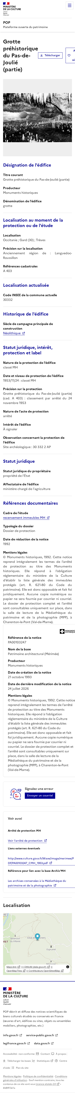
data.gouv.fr (42, 1043)
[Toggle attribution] (67, 967)
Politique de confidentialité (38, 1076)
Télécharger (52, 55)
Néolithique (12, 333)
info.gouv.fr (10, 1035)
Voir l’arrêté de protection (25, 841)
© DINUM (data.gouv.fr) (34, 966)
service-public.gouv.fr (40, 1035)
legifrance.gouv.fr (14, 1043)
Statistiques (43, 1061)
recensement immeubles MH (24, 517)
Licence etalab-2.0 (46, 1084)
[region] (37, 944)
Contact (45, 1054)
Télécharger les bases (19, 1061)
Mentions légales (12, 1076)
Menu (69, 5)
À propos (61, 1054)
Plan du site (22, 1068)
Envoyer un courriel (40, 796)
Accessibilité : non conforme (19, 1054)
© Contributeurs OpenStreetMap (43, 970)
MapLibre (12, 966)
